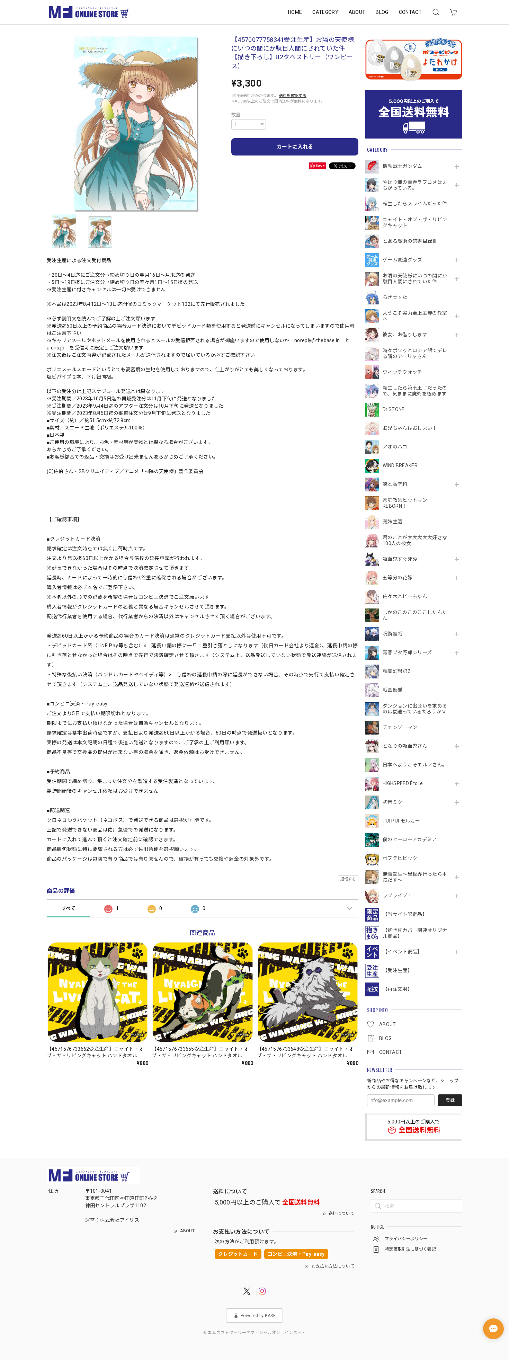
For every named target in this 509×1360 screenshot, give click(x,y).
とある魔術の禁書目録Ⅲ (412, 241)
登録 (450, 1100)
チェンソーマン (400, 727)
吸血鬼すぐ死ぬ (400, 559)
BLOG (382, 12)
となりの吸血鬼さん (405, 746)
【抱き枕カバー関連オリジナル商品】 (415, 933)
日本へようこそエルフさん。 (415, 764)
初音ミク (392, 802)
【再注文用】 (397, 989)
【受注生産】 (397, 970)
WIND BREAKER (400, 465)
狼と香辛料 (395, 484)
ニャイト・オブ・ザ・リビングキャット (415, 222)
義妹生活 (392, 521)
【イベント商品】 (402, 951)
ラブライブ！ (397, 895)
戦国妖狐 (392, 690)
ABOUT (357, 12)
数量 (236, 114)
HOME (295, 12)
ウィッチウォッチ (402, 372)
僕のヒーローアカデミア (410, 839)
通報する (348, 879)
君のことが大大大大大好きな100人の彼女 (415, 540)
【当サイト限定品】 (405, 914)
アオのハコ (395, 447)
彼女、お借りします (405, 334)
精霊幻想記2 (396, 671)
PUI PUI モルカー (401, 821)
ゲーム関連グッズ (402, 260)
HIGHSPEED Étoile (403, 783)
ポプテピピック (400, 858)
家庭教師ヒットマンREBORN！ (405, 503)
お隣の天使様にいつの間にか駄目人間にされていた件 (415, 278)
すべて (68, 908)
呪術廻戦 (392, 634)
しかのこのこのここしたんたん (415, 615)
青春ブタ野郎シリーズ (407, 652)
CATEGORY (325, 12)
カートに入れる (295, 147)
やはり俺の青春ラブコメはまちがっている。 (415, 185)
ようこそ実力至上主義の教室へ (415, 316)
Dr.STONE (394, 409)
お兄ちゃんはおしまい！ (410, 428)
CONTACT (410, 12)
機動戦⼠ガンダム (402, 166)
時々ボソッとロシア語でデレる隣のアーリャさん (415, 353)
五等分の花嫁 (397, 577)
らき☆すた (395, 297)
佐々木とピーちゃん (405, 596)
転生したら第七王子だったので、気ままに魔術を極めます (415, 391)
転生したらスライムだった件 (415, 203)
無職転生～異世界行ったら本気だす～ (415, 877)
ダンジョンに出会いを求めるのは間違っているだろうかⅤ (415, 708)
